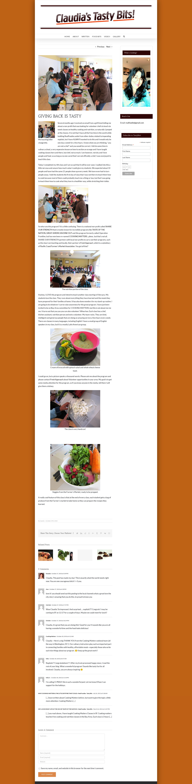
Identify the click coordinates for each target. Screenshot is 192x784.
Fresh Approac (86, 243)
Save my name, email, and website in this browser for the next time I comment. (72, 768)
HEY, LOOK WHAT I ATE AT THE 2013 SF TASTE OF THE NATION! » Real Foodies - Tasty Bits (65, 709)
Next (108, 46)
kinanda (48, 573)
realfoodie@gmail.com (135, 123)
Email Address (128, 145)
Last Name (126, 157)
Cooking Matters (51, 636)
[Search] (124, 36)
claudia (42, 521)
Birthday (125, 164)
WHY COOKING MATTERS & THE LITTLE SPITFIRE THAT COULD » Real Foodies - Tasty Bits (65, 693)
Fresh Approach (56, 379)
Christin (48, 620)
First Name (126, 151)
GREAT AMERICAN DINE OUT (59, 233)
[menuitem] (67, 36)
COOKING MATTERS (78, 236)
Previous (100, 46)
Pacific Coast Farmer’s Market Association (57, 246)
